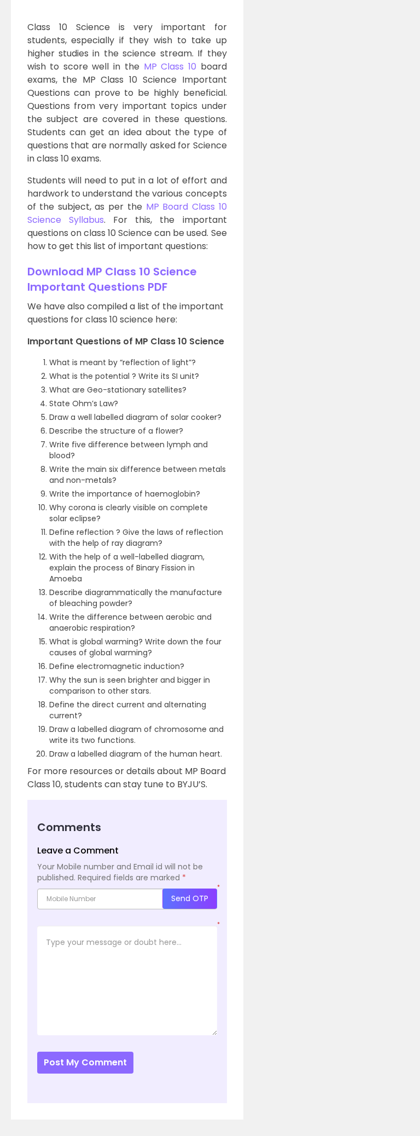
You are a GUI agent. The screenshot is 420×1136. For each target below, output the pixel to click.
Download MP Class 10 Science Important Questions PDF (112, 279)
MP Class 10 (170, 66)
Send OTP (189, 898)
